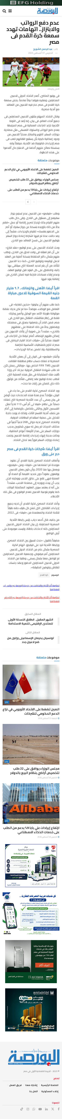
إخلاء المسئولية (49, 1091)
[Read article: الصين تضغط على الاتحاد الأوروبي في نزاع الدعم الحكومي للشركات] (31, 685)
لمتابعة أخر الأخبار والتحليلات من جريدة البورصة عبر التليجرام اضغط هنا (31, 599)
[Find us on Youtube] (40, 1109)
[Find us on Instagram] (28, 1109)
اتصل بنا (33, 1091)
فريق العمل (15, 1085)
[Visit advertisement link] (31, 3)
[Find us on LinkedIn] (46, 1109)
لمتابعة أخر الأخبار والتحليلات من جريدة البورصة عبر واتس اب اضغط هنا (31, 587)
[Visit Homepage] (47, 10)
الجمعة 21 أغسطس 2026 (48, 718)
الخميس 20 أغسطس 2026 (48, 777)
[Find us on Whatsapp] (34, 1109)
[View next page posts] (27, 201)
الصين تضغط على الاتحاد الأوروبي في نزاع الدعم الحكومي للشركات (31, 171)
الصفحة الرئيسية (49, 1085)
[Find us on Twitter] (52, 1109)
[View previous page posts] (34, 201)
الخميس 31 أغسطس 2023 (40, 53)
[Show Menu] (10, 11)
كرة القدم (44, 575)
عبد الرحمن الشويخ (42, 49)
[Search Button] (4, 11)
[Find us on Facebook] (58, 1109)
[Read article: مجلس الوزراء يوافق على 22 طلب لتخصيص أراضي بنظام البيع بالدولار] (31, 744)
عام (6, 702)
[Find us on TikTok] (21, 1109)
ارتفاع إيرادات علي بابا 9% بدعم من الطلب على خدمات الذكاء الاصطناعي (33, 191)
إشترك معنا (31, 1085)
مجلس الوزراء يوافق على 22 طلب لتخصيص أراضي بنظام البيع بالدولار (34, 181)
